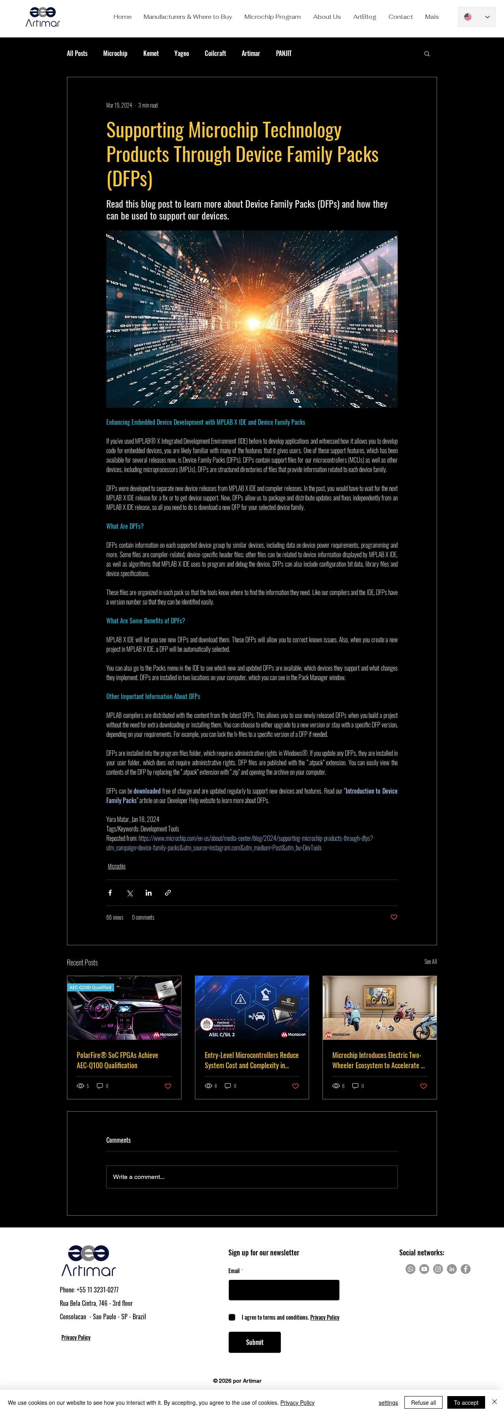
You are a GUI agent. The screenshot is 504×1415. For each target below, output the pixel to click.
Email (234, 1271)
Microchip (115, 53)
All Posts (77, 53)
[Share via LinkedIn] (148, 892)
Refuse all (423, 1402)
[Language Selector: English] (477, 17)
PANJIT (284, 53)
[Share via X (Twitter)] (129, 892)
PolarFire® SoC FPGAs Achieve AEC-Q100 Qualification (117, 1060)
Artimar (251, 53)
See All (430, 961)
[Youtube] (424, 1269)
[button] (187, 17)
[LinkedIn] (452, 1269)
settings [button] (388, 1402)
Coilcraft (215, 53)
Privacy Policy (297, 1402)
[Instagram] (438, 1269)
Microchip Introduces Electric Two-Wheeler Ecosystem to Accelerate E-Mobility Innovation (379, 1060)
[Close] (494, 1402)
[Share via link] (168, 892)
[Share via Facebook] (110, 892)
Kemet (151, 53)
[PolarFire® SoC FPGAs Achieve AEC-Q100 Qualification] (124, 1008)
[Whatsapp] (410, 1269)
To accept (466, 1402)
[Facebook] (466, 1269)
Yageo (181, 53)
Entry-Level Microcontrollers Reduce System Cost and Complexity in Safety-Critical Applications (252, 1060)
